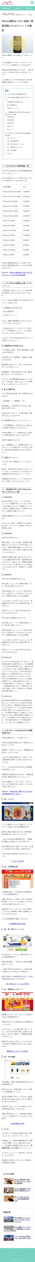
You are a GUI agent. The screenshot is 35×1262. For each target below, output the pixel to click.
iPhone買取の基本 (5, 8)
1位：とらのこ (11, 138)
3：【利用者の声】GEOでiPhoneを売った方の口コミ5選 (18, 113)
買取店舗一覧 (29, 8)
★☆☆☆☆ (10, 129)
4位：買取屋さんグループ (15, 147)
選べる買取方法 (12, 105)
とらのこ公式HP (17, 861)
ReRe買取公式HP (17, 1124)
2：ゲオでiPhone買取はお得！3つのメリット (18, 99)
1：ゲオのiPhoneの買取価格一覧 (15, 94)
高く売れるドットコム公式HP (17, 984)
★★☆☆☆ (10, 126)
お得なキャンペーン (13, 108)
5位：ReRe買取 (12, 150)
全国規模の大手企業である (15, 102)
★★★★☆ (10, 123)
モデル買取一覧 (17, 8)
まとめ (9, 153)
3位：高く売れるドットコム (15, 144)
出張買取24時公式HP (17, 924)
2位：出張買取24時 (13, 141)
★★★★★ (10, 117)
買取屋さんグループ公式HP (17, 1051)
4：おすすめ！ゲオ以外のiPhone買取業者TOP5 (18, 134)
